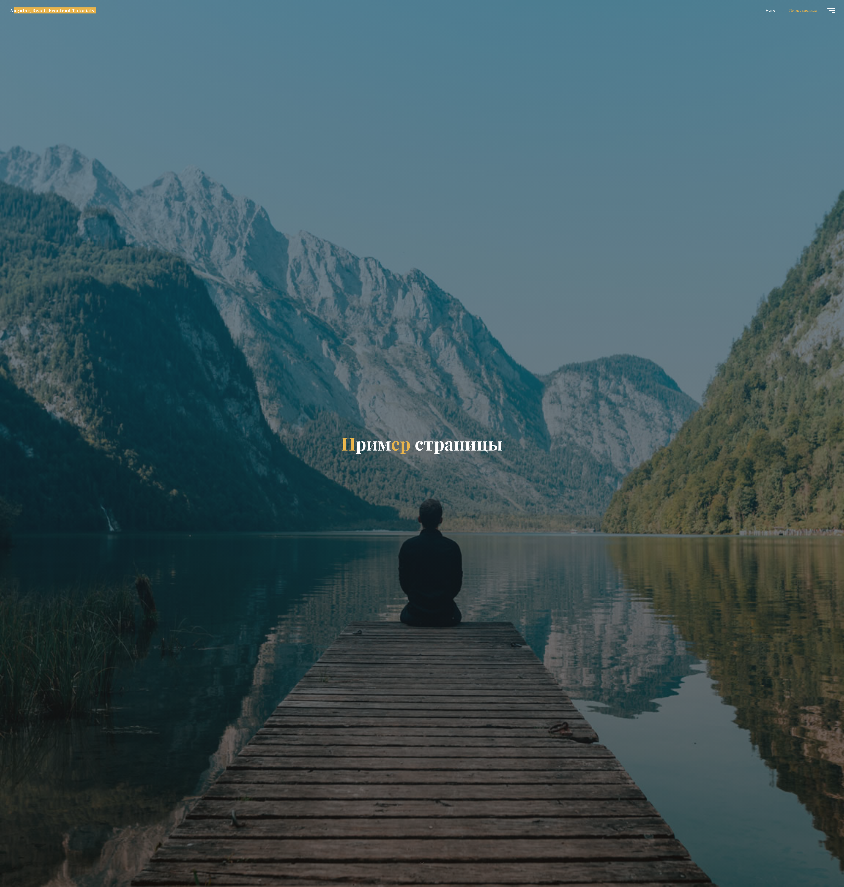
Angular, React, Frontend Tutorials (52, 10)
